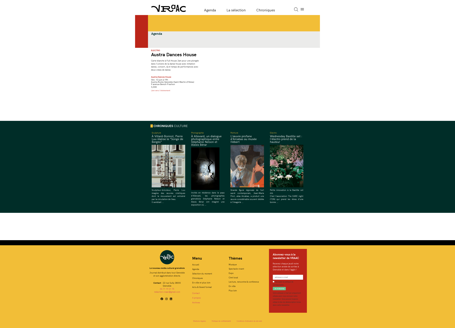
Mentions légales (199, 321)
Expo (231, 273)
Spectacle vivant (236, 269)
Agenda (210, 10)
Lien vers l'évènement (160, 90)
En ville (232, 286)
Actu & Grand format (202, 287)
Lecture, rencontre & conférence (244, 282)
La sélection (236, 10)
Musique (233, 264)
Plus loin (233, 290)
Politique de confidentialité (221, 321)
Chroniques (265, 10)
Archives (196, 302)
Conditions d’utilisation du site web (249, 321)
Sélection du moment (202, 273)
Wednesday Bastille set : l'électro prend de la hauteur (286, 139)
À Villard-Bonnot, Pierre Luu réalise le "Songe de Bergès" (167, 139)
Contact (196, 293)
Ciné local (233, 277)
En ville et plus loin (201, 282)
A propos (196, 298)
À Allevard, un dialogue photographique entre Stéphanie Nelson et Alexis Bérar (206, 140)
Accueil (195, 264)
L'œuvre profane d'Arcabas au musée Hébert (243, 139)
